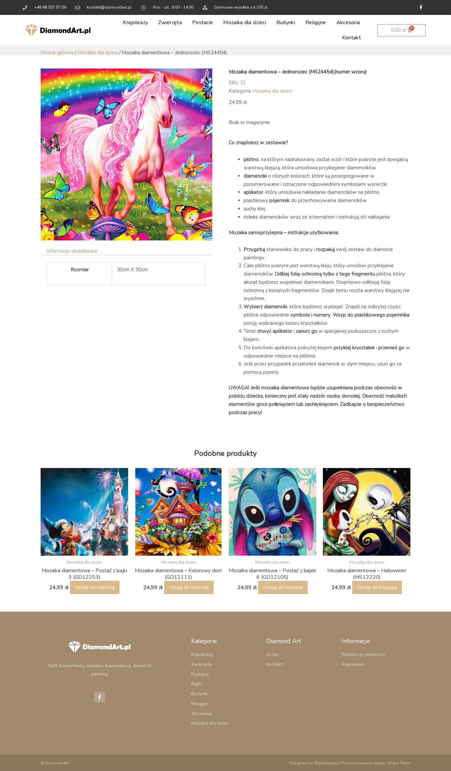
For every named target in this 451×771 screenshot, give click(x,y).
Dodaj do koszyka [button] (95, 587)
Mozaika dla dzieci (244, 22)
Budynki (285, 22)
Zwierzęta (170, 22)
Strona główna (57, 52)
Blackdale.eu (326, 763)
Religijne (315, 22)
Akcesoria (348, 22)
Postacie (202, 22)
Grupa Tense (398, 763)
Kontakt (351, 37)
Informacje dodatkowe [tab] (72, 251)
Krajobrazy (135, 22)
